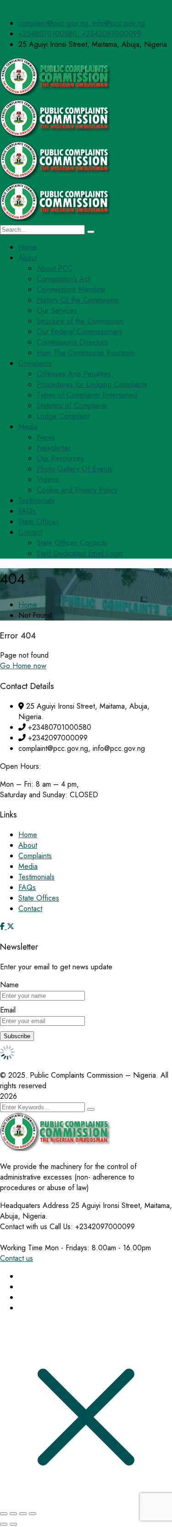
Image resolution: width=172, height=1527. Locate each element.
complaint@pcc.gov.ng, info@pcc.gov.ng (81, 23)
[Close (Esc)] (32, 1513)
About (27, 845)
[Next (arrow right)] (13, 1524)
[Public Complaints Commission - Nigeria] (57, 93)
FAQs (27, 887)
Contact (30, 908)
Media (28, 866)
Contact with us (23, 1226)
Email (8, 1010)
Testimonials (36, 877)
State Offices (38, 898)
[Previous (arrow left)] (3, 1524)
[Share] (23, 1513)
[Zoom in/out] (3, 1513)
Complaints (35, 855)
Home (27, 604)
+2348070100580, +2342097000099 (79, 33)
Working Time (21, 1247)
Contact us (16, 1258)
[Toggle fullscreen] (13, 1513)
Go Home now (23, 665)
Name (9, 984)
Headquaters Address (34, 1205)
